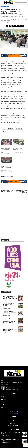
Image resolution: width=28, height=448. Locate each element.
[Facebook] (13, 26)
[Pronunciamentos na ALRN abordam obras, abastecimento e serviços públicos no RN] (20, 329)
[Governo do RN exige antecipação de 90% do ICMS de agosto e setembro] (20, 305)
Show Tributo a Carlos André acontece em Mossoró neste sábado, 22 (10, 297)
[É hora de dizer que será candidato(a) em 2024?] (24, 441)
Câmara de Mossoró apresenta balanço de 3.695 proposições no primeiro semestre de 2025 (5, 149)
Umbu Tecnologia (14, 413)
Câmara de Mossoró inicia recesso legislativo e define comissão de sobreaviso (7, 190)
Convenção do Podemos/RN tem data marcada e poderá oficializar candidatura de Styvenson (21, 191)
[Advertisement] (14, 350)
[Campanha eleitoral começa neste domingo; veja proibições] (20, 313)
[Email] (19, 26)
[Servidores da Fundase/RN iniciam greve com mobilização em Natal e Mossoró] (20, 320)
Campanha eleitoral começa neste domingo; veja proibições (9, 313)
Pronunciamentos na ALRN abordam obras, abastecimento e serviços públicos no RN (9, 328)
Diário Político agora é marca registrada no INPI (11, 433)
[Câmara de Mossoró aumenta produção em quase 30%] (18, 142)
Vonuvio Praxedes (6, 20)
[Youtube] (17, 412)
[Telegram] (16, 26)
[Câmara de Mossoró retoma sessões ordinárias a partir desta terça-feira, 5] (6, 160)
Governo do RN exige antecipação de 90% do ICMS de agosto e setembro (9, 305)
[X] (10, 26)
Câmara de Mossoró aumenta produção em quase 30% (17, 148)
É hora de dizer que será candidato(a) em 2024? (10, 440)
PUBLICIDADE (5, 240)
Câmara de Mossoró (5, 6)
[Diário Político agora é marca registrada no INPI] (24, 434)
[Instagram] (10, 412)
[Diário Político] (14, 373)
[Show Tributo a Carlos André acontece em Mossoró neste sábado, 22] (20, 298)
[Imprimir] (22, 26)
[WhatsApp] (7, 26)
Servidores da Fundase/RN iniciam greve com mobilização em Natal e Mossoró (9, 320)
